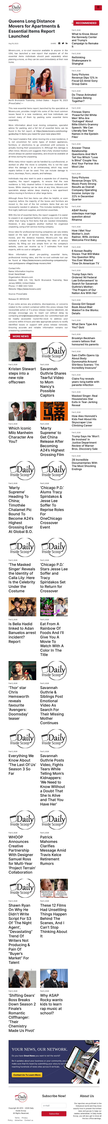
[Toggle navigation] (98, 7)
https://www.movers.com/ (29, 289)
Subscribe (54, 1113)
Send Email (20, 274)
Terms (17, 1118)
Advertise (18, 1120)
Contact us (28, 1120)
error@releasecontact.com (31, 315)
